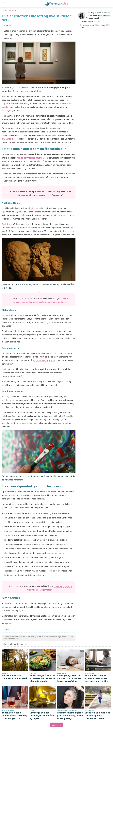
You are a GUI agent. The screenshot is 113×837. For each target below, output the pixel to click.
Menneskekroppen (9, 710)
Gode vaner (61, 673)
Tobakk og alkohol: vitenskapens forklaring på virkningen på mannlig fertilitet (14, 715)
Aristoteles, (7, 224)
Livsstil (4, 11)
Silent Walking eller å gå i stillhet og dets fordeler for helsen (97, 715)
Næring (32, 710)
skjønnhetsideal (9, 139)
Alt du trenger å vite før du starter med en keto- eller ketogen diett (42, 678)
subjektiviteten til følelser (44, 360)
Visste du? (12, 11)
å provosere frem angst (28, 423)
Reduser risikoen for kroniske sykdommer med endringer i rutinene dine (98, 678)
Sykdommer (89, 673)
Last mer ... (56, 725)
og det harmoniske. (57, 553)
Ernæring (6, 673)
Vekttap (32, 673)
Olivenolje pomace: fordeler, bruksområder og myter (42, 715)
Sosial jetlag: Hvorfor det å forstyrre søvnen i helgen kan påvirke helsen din (70, 678)
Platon (32, 208)
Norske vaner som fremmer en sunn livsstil (14, 677)
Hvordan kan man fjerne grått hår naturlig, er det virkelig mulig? (70, 715)
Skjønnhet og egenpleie (67, 710)
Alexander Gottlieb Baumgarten (32, 158)
